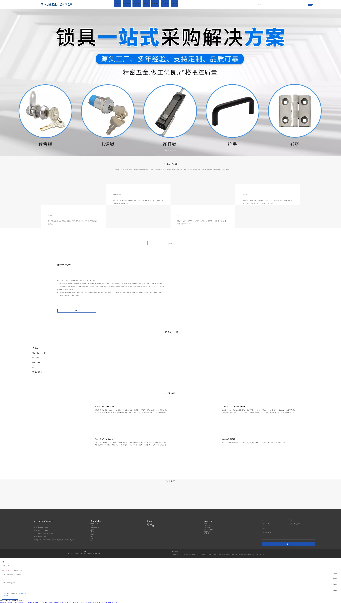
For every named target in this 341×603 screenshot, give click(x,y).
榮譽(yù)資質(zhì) (208, 529)
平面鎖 (92, 533)
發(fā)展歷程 (207, 527)
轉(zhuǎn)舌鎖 (94, 523)
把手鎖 (92, 534)
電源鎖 (92, 525)
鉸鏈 (91, 538)
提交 (288, 544)
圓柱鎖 (92, 529)
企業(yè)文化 (207, 525)
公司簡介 (206, 523)
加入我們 (206, 533)
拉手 (91, 540)
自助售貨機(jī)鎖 (95, 527)
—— (244, 197)
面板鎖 (92, 531)
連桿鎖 (92, 536)
